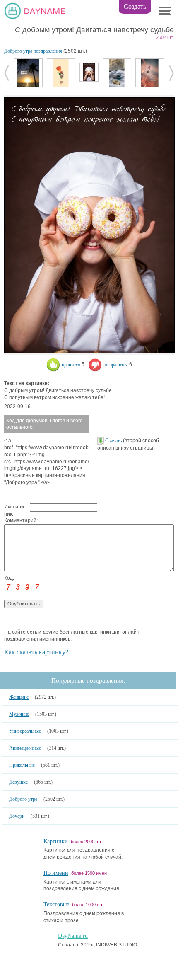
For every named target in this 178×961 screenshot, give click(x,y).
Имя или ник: (14, 510)
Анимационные (25, 748)
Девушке (18, 782)
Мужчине (19, 714)
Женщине (19, 697)
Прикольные (22, 765)
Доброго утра (23, 799)
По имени (55, 873)
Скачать (113, 440)
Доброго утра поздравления (33, 51)
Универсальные (25, 731)
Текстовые (56, 904)
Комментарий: (17, 520)
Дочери (16, 816)
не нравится (115, 365)
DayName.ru (73, 936)
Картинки (55, 841)
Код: (9, 578)
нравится (71, 365)
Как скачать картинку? (36, 652)
